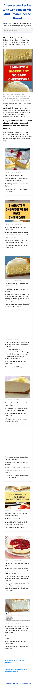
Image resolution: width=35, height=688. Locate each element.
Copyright (27, 683)
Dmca (6, 683)
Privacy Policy (19, 683)
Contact (11, 683)
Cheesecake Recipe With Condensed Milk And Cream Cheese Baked (17, 12)
